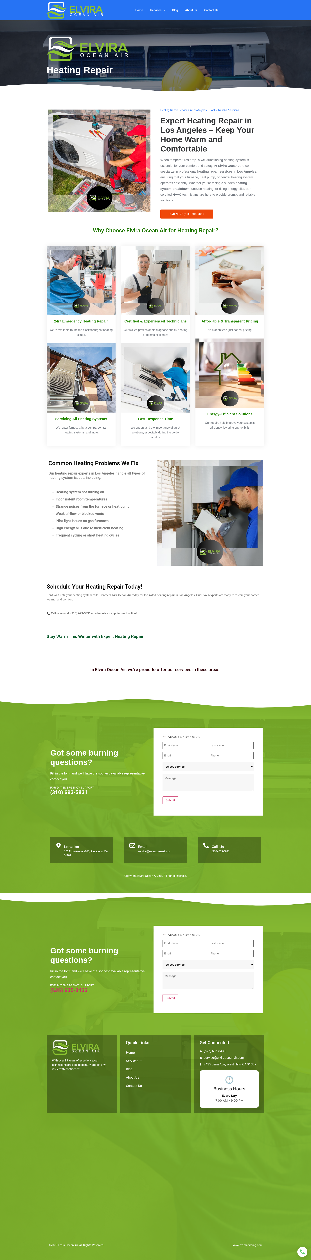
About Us (191, 10)
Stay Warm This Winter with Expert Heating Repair (95, 636)
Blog (175, 10)
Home (139, 10)
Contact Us (211, 10)
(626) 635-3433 (69, 990)
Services (155, 10)
